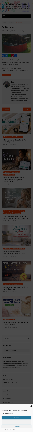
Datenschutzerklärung (17, 429)
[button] (30, 406)
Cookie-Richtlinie (8, 429)
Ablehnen (16, 422)
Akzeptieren (16, 417)
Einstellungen (16, 426)
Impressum (25, 429)
